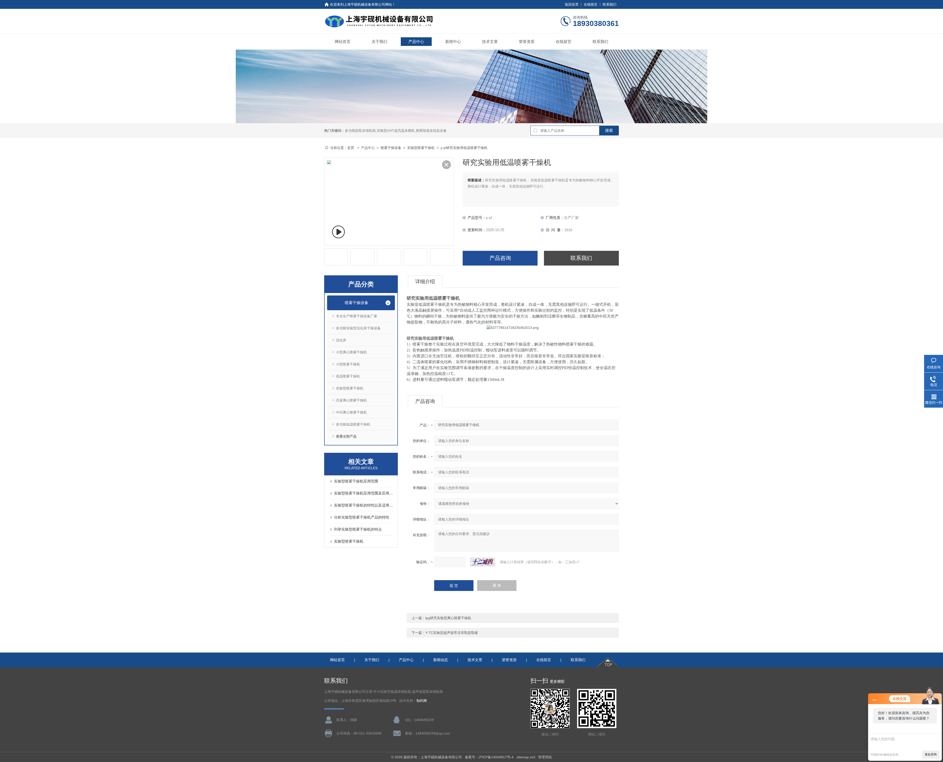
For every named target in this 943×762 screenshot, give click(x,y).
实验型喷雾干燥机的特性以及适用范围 (363, 505)
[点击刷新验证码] (482, 562)
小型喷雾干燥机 (348, 364)
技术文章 (490, 42)
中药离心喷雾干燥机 (351, 412)
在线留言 (590, 4)
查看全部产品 (346, 436)
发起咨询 (931, 754)
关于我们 (379, 42)
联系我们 (609, 4)
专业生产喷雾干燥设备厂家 (356, 316)
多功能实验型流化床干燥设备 (358, 328)
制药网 (421, 701)
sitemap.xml (525, 757)
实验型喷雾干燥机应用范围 (356, 481)
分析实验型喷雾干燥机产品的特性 (361, 517)
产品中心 (416, 42)
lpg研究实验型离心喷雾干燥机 (448, 618)
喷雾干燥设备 (391, 148)
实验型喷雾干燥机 (421, 148)
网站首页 (342, 42)
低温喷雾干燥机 (348, 376)
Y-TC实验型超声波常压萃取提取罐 (451, 633)
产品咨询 (500, 258)
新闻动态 (440, 660)
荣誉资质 (527, 42)
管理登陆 (545, 757)
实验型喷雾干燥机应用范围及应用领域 (363, 493)
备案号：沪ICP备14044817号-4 (489, 757)
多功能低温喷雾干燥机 (353, 424)
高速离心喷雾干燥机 (351, 400)
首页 (351, 148)
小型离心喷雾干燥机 (351, 352)
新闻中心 (453, 42)
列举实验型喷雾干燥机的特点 (358, 529)
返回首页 (572, 4)
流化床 (341, 340)
